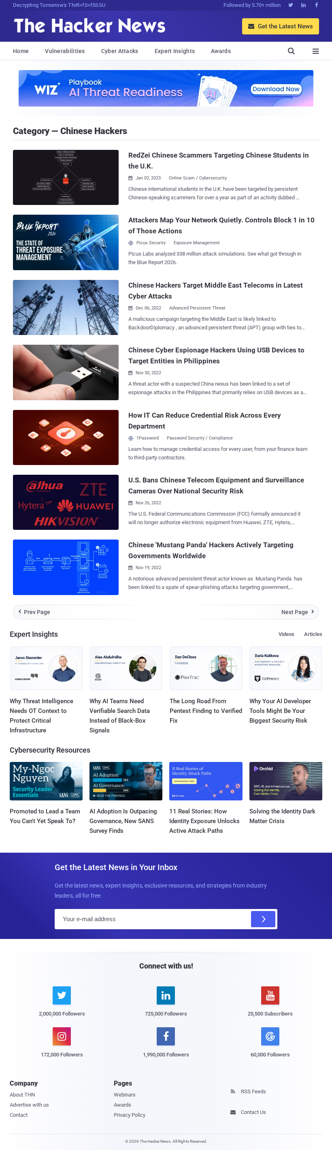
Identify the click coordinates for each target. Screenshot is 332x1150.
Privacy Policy (129, 1115)
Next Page (297, 612)
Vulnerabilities (65, 51)
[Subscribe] (263, 919)
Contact (19, 1115)
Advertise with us (29, 1105)
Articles (313, 634)
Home (21, 51)
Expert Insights (175, 51)
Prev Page (34, 612)
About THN (22, 1095)
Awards (221, 51)
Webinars (125, 1095)
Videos (286, 634)
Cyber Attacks (119, 51)
